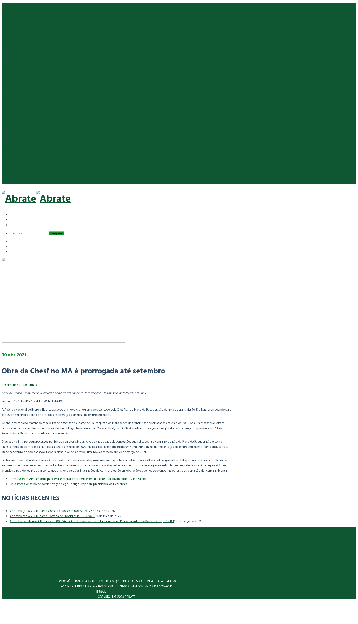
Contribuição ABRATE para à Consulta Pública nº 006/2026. (49, 511)
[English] (13, 219)
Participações (27, 103)
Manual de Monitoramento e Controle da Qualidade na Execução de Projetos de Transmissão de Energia (87, 150)
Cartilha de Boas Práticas (34, 176)
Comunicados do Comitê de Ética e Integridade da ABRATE (57, 160)
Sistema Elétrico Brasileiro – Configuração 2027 (49, 72)
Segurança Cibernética (33, 145)
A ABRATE (25, 10)
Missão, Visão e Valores (34, 21)
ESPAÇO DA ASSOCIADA (26, 181)
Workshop (25, 119)
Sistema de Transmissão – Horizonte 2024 (46, 67)
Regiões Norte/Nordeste (35, 83)
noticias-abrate (27, 384)
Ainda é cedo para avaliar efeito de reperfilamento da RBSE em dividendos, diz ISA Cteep (78, 479)
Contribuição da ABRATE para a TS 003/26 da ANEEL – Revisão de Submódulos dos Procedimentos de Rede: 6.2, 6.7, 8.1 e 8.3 (92, 521)
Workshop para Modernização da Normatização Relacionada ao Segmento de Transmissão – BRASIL (92, 124)
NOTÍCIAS (16, 134)
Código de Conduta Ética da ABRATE (42, 166)
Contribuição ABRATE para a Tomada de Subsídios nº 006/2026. (52, 516)
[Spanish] (13, 214)
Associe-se (25, 36)
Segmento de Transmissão (27, 57)
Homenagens (26, 109)
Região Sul (25, 88)
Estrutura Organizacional (34, 16)
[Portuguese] (13, 224)
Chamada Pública (29, 41)
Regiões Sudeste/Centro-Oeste (39, 78)
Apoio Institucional (31, 98)
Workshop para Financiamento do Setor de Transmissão (64, 129)
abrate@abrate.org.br (122, 591)
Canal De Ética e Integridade (36, 171)
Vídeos (23, 114)
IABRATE (16, 52)
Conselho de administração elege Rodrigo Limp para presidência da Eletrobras (68, 484)
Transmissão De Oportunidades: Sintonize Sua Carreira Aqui (57, 31)
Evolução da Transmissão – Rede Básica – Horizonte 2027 (56, 62)
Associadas (25, 26)
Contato (24, 47)
